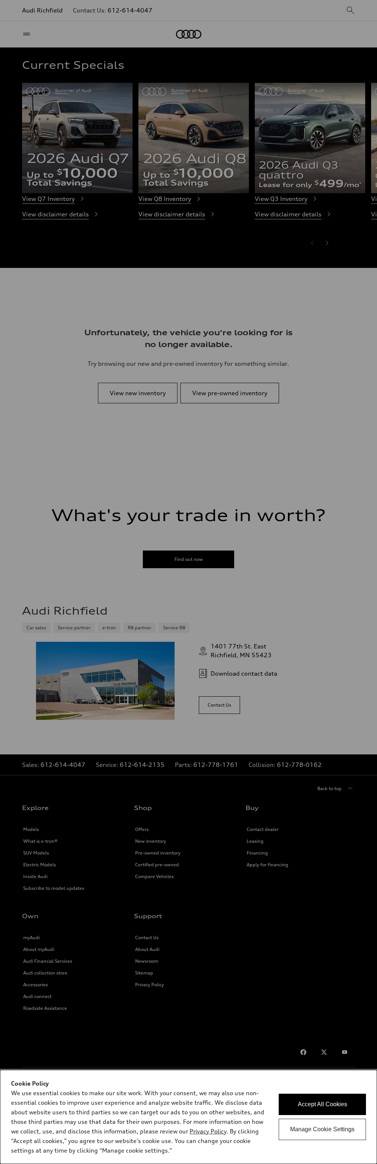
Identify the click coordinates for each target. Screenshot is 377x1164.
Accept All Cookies (322, 1104)
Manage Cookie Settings (322, 1129)
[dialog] (188, 1117)
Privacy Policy (208, 1131)
